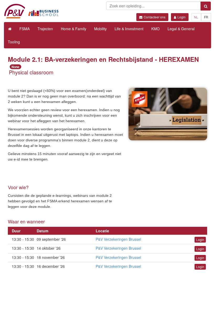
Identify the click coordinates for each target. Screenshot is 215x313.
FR (206, 17)
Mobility (100, 28)
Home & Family (73, 28)
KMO (155, 28)
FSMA (24, 28)
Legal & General (181, 28)
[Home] (9, 28)
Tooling (14, 41)
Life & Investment (129, 28)
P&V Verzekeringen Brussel (118, 239)
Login (182, 17)
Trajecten (45, 28)
